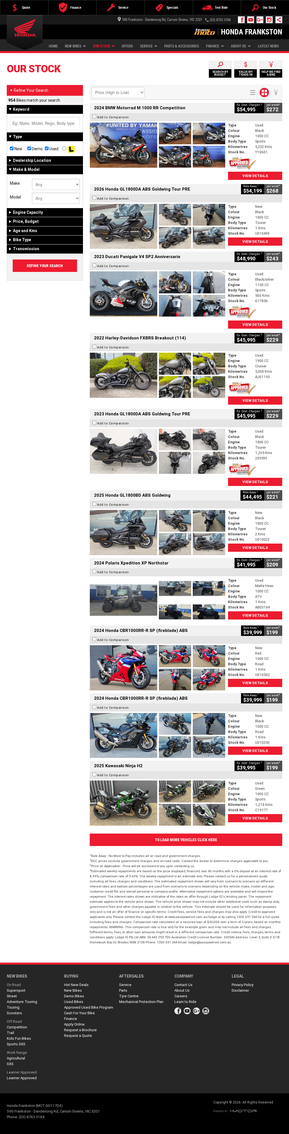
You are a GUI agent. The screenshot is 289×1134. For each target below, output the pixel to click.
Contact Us (183, 984)
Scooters (14, 1013)
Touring (13, 1007)
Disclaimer (240, 990)
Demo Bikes (74, 996)
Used (53, 148)
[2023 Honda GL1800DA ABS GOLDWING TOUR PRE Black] (157, 451)
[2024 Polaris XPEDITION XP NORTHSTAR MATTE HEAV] (157, 600)
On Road (14, 984)
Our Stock (101, 46)
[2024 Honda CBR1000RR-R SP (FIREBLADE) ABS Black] (157, 735)
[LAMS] (71, 148)
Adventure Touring (22, 1001)
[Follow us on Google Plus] (261, 19)
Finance (212, 46)
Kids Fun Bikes (19, 1038)
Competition (17, 1027)
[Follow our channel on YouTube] (252, 19)
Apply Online (74, 1024)
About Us (238, 46)
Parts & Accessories (181, 46)
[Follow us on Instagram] (270, 19)
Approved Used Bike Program (88, 1007)
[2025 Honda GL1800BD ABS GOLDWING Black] (157, 532)
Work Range (17, 1052)
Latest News (268, 46)
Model (15, 197)
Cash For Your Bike (79, 1013)
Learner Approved (22, 1072)
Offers (127, 46)
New (18, 148)
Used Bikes (73, 1001)
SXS (10, 1063)
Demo (37, 148)
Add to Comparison (113, 117)
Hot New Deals (76, 984)
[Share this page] (277, 19)
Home (53, 46)
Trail (10, 1032)
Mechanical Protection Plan (141, 1001)
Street (12, 996)
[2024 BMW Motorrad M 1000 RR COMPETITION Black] (157, 145)
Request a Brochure (80, 1030)
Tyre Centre (129, 996)
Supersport (16, 990)
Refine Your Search (29, 90)
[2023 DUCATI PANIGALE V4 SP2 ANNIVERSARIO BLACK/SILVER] (157, 294)
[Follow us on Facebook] (242, 19)
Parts (123, 990)
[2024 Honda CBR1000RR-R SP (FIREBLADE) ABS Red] (157, 667)
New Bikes (73, 46)
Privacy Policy (242, 984)
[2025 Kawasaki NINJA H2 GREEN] (157, 803)
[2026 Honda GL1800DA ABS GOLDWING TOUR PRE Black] (157, 226)
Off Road (14, 1021)
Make (15, 183)
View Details (255, 175)
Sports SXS (16, 1044)
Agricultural (16, 1058)
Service (146, 46)
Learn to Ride (185, 1001)
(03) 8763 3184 (220, 20)
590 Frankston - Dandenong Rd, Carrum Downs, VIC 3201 (162, 20)
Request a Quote (78, 1035)
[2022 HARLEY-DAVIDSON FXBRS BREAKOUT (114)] (157, 375)
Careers (180, 996)
